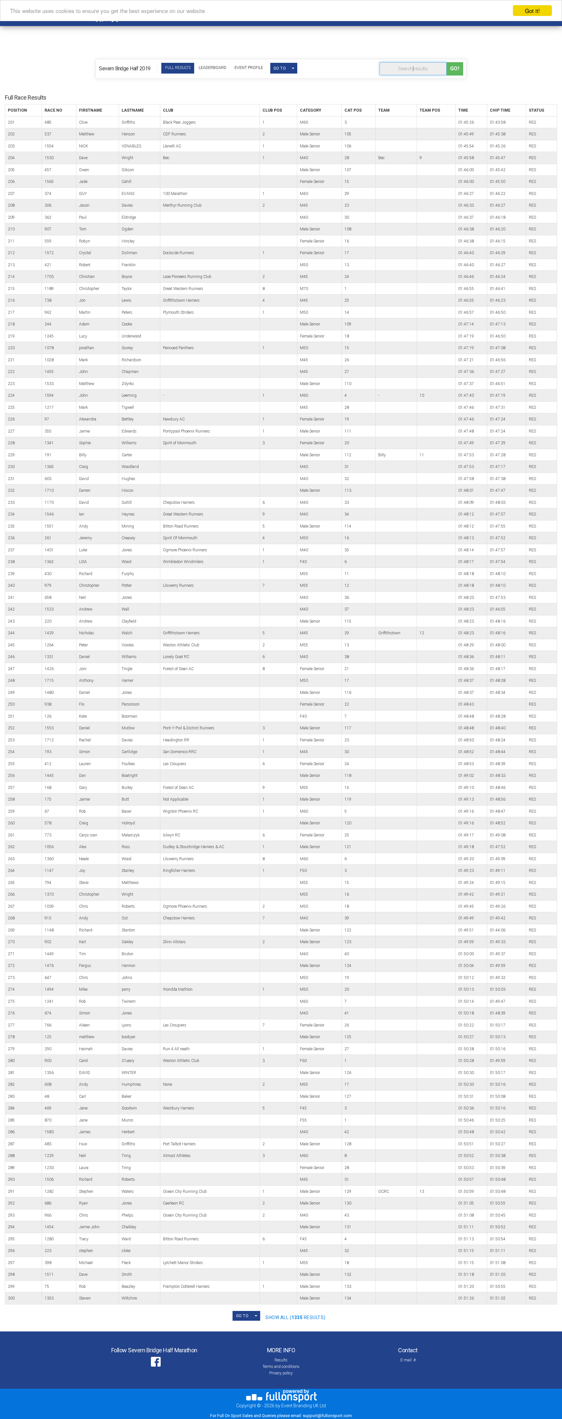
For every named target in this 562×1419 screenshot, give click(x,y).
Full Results (178, 67)
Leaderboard (212, 67)
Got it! (532, 11)
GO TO (280, 68)
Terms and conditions (281, 1366)
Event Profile (248, 67)
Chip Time (500, 110)
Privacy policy (281, 1373)
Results (281, 1360)
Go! (455, 68)
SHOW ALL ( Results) (295, 1317)
